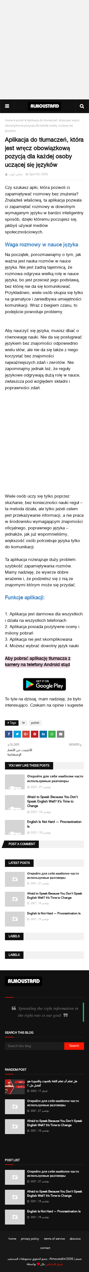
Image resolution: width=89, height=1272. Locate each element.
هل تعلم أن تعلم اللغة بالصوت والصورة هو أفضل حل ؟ (52, 1083)
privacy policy (30, 1239)
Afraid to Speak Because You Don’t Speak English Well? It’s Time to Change (52, 801)
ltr (23, 723)
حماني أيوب (15, 174)
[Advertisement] (44, 49)
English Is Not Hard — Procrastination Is (54, 913)
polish (20, 120)
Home (9, 120)
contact (45, 1248)
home (12, 1239)
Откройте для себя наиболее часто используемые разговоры (53, 876)
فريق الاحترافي (54, 1264)
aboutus (75, 1239)
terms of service (54, 1239)
